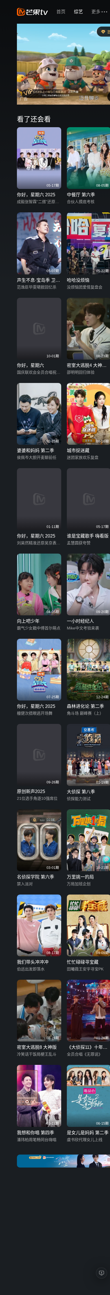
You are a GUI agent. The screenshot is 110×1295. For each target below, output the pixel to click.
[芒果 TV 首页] (32, 12)
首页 (60, 11)
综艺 (78, 11)
